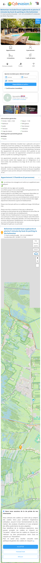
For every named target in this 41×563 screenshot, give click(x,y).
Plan (36, 241)
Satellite (36, 246)
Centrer (36, 249)
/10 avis (38, 21)
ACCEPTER (20, 547)
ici (33, 541)
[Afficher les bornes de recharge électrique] (36, 254)
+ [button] (37, 258)
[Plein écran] (37, 265)
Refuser (20, 557)
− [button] (37, 261)
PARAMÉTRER (20, 552)
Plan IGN (36, 243)
